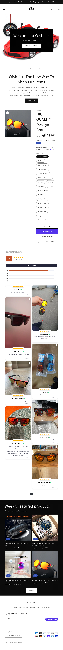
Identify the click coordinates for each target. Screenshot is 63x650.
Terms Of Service (34, 608)
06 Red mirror (42, 156)
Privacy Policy (23, 608)
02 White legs (42, 165)
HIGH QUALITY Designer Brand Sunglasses (45, 580)
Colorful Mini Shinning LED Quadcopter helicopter (17, 581)
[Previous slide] (23, 69)
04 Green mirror (43, 173)
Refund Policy (45, 608)
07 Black (40, 182)
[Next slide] (35, 69)
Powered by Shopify (18, 642)
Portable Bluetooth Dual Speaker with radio (16, 544)
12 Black (40, 195)
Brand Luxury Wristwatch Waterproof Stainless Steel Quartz (43, 544)
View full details (51, 242)
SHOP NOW (31, 101)
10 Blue (51, 186)
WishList (11, 642)
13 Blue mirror (42, 199)
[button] (4, 9)
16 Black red (42, 211)
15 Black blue (42, 207)
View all (31, 590)
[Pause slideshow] (39, 69)
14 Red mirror (42, 203)
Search (16, 608)
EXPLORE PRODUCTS (31, 46)
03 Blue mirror (42, 169)
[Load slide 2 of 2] (30, 68)
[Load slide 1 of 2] (28, 68)
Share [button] (40, 243)
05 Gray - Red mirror (44, 178)
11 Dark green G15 (43, 190)
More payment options (47, 236)
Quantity (38, 216)
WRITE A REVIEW (31, 265)
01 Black (40, 161)
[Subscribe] (36, 619)
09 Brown (41, 186)
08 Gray (50, 182)
